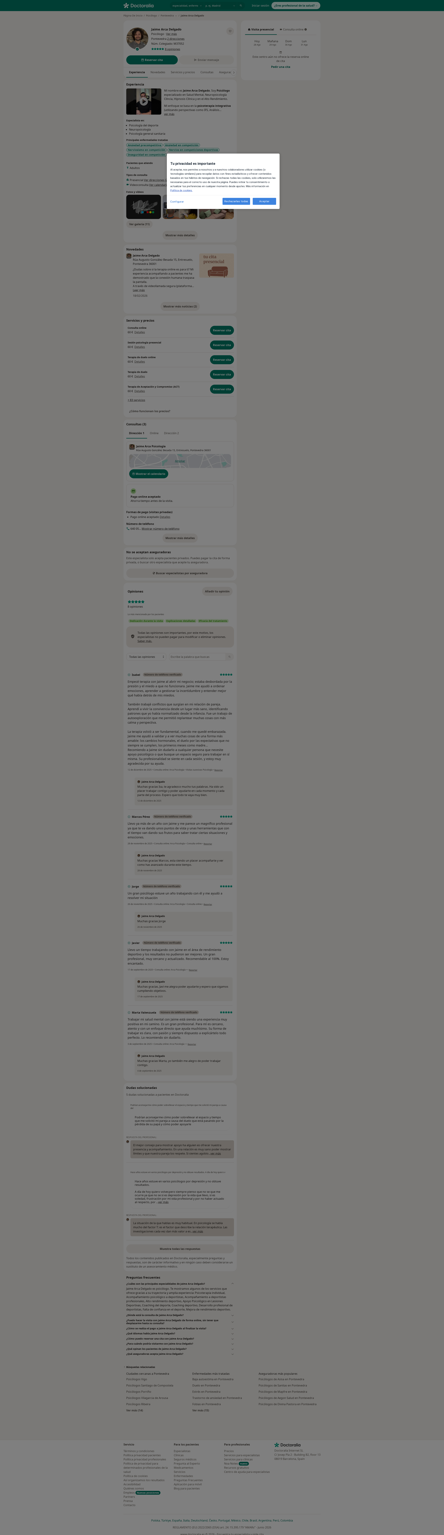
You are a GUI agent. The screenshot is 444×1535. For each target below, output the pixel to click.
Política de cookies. (181, 190)
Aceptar (264, 201)
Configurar (177, 201)
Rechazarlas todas (236, 201)
